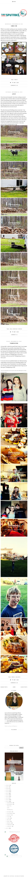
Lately (14, 94)
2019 (7, 790)
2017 (7, 793)
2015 (7, 796)
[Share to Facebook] (12, 82)
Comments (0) (14, 85)
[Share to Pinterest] (14, 82)
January (9, 826)
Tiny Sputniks (10, 876)
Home (14, 687)
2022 (7, 785)
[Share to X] (10, 82)
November (10, 804)
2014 (7, 798)
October (9, 811)
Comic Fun (14, 26)
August (9, 815)
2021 (7, 786)
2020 (7, 788)
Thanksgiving (14, 343)
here (5, 720)
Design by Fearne (19, 876)
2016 (7, 794)
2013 (7, 799)
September (10, 813)
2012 (7, 801)
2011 (7, 828)
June (8, 818)
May (8, 819)
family (16, 79)
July (8, 816)
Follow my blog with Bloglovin (11, 726)
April (8, 821)
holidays (18, 677)
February (10, 824)
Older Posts (24, 687)
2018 (7, 791)
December (10, 802)
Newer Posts (4, 687)
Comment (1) (14, 334)
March (9, 823)
